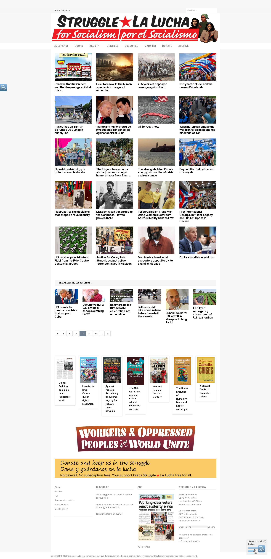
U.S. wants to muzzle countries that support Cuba (66, 312)
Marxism (150, 46)
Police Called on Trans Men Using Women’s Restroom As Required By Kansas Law (155, 215)
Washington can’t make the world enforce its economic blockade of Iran (197, 130)
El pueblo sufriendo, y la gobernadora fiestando (70, 170)
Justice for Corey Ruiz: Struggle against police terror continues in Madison (114, 260)
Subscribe (131, 46)
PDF (56, 495)
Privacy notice (61, 504)
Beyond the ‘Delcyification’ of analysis (196, 170)
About (93, 46)
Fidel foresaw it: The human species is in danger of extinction (114, 87)
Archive (183, 46)
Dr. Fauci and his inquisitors (196, 257)
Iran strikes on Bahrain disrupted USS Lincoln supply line (69, 130)
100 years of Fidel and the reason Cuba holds (196, 85)
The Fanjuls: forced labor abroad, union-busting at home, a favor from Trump (113, 172)
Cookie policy (61, 509)
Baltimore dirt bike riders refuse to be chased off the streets (149, 311)
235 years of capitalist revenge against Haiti (152, 85)
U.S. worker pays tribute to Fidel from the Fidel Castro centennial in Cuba (72, 260)
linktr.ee (112, 46)
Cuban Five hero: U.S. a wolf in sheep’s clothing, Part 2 (93, 309)
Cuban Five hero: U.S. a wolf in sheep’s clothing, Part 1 (176, 317)
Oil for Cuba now (148, 126)
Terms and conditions (65, 500)
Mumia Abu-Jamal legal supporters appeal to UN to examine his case (155, 260)
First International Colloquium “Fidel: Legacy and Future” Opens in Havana (196, 216)
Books (79, 46)
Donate (167, 46)
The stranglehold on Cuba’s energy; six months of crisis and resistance (155, 172)
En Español (61, 46)
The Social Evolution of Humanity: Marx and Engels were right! (182, 398)
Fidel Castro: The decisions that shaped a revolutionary (72, 213)
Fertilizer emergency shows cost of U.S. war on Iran (203, 312)
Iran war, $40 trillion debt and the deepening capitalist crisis (73, 87)
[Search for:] (201, 10)
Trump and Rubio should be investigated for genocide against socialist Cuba (113, 130)
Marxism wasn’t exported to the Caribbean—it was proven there (114, 215)
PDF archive (144, 546)
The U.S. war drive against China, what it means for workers (135, 398)
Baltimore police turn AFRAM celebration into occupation (120, 309)
